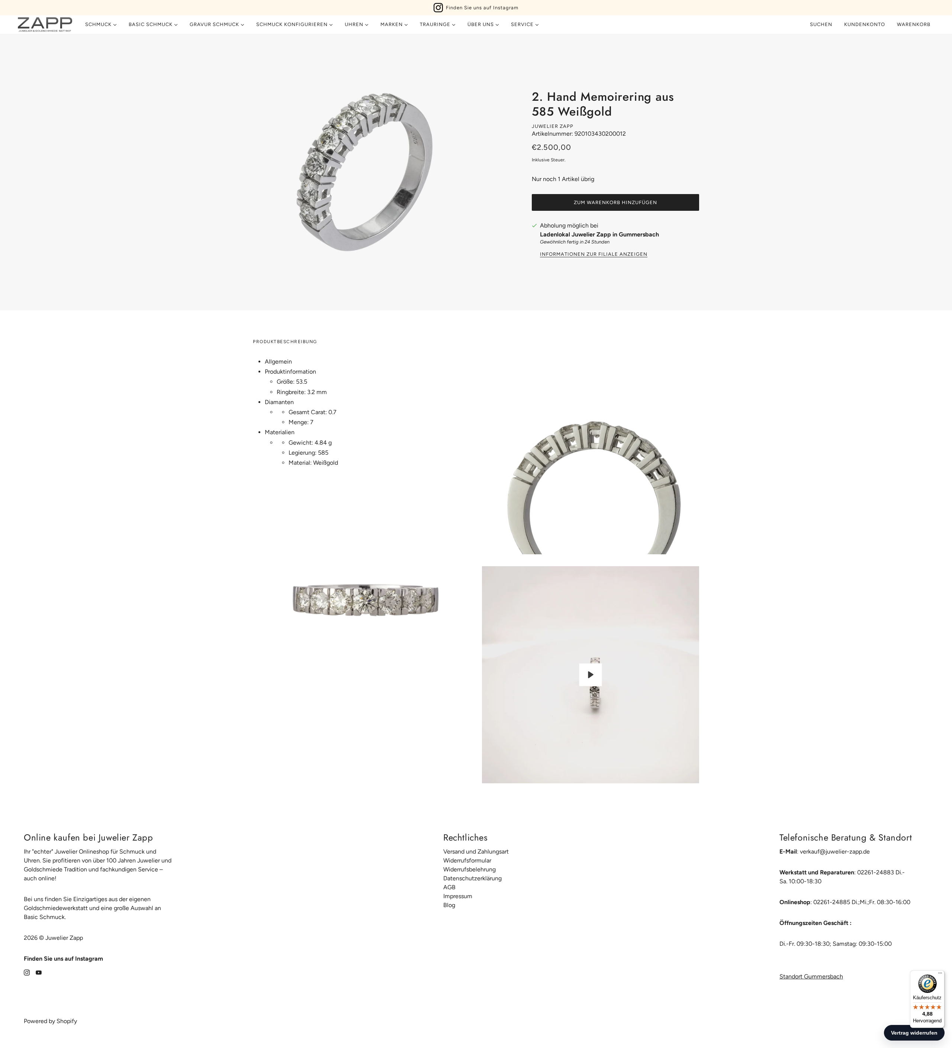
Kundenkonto (864, 24)
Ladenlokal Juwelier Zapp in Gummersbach (599, 234)
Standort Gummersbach (811, 976)
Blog (449, 905)
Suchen (821, 24)
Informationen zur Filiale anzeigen (593, 254)
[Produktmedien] (361, 598)
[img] (27, 972)
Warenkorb (914, 24)
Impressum (457, 896)
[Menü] (940, 974)
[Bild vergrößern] (364, 172)
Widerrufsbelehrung (469, 869)
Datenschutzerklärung (472, 878)
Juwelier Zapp (552, 126)
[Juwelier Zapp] (45, 24)
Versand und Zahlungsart (476, 851)
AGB (449, 887)
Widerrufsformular (467, 860)
